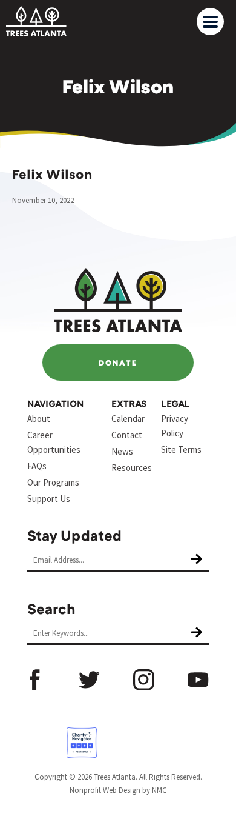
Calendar (128, 418)
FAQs (37, 466)
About (38, 418)
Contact (126, 435)
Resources (131, 467)
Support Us (48, 498)
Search (51, 608)
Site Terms (181, 449)
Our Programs (53, 482)
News (122, 451)
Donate (118, 362)
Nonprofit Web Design (105, 790)
